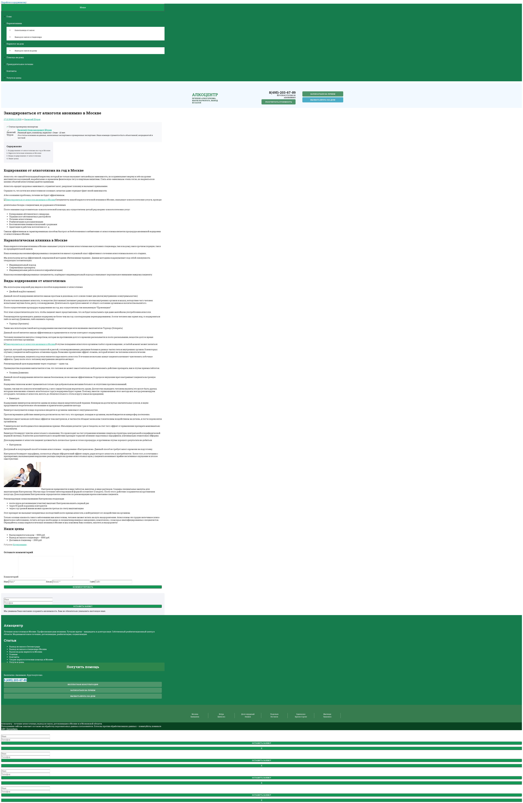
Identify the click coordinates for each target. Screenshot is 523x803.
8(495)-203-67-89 (282, 92)
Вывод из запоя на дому (26, 50)
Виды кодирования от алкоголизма (24, 156)
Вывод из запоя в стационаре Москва (28, 649)
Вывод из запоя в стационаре (28, 37)
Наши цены (13, 158)
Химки (248, 717)
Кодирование (20, 544)
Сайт (92, 581)
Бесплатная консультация (83, 684)
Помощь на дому (15, 57)
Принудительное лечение (20, 64)
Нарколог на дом (15, 43)
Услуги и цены (14, 78)
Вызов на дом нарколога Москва (25, 651)
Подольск (274, 714)
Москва (195, 714)
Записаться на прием (322, 94)
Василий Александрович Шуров (34, 130)
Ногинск (274, 717)
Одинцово (300, 714)
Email (49, 581)
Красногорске (301, 717)
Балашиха (195, 717)
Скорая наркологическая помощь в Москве (31, 659)
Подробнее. (12, 729)
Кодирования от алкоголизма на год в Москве (29, 150)
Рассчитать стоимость (278, 102)
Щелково (221, 717)
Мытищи (327, 714)
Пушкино (327, 717)
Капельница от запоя (24, 30)
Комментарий (11, 576)
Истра (221, 714)
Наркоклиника (14, 23)
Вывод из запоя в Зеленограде (24, 646)
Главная (13, 654)
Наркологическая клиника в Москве (24, 153)
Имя (6, 581)
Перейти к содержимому (13, 2)
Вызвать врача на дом (322, 100)
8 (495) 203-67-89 (15, 680)
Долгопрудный (248, 714)
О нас (9, 16)
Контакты (12, 71)
